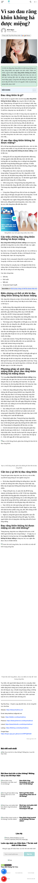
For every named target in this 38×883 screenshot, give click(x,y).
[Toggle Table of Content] (33, 90)
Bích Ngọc (10, 30)
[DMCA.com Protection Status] (6, 865)
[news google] (16, 35)
